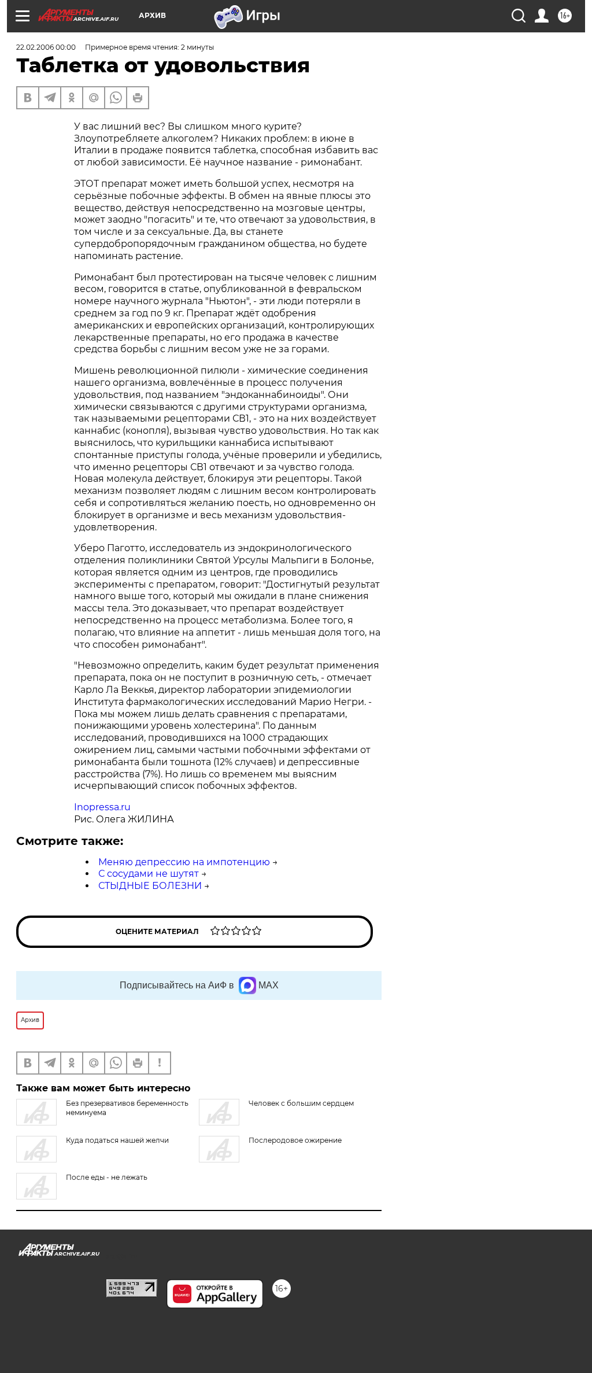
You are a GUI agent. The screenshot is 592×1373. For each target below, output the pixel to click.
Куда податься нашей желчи (117, 1140)
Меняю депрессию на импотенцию (184, 862)
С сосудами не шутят (148, 873)
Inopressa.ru (102, 807)
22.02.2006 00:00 (46, 47)
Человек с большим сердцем (301, 1103)
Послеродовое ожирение (295, 1140)
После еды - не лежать (106, 1177)
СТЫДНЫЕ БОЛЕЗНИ (150, 885)
